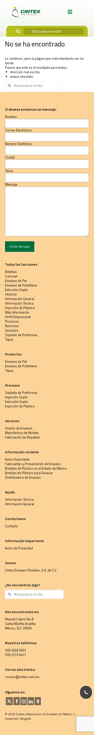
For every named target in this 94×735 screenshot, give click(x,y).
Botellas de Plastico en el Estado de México (36, 468)
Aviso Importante (17, 459)
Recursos (12, 325)
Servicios (11, 330)
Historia (11, 294)
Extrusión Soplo (16, 289)
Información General (19, 298)
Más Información (17, 312)
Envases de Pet (16, 280)
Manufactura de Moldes (22, 432)
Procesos (12, 321)
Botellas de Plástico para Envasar (29, 472)
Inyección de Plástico (20, 307)
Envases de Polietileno (21, 285)
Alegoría (25, 718)
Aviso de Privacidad (19, 548)
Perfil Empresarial (18, 316)
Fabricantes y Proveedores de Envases (33, 463)
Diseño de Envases (18, 428)
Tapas (9, 339)
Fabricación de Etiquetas (22, 437)
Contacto (11, 526)
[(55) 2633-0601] (86, 692)
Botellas (11, 271)
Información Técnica (19, 303)
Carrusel (11, 276)
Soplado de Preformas (21, 334)
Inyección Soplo (16, 397)
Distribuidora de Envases (23, 477)
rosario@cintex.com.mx (22, 676)
